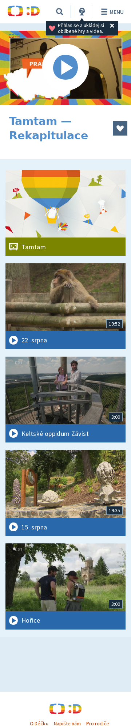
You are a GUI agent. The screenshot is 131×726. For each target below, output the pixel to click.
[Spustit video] (65, 68)
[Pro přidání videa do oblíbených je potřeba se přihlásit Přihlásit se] (120, 128)
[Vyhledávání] (60, 11)
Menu (117, 11)
